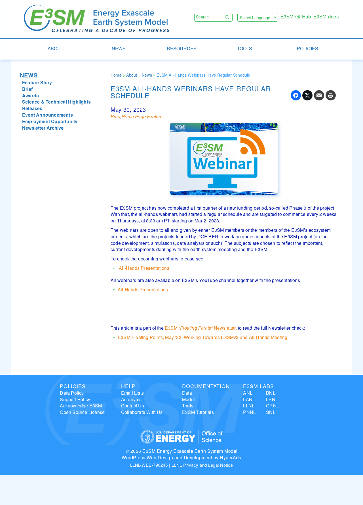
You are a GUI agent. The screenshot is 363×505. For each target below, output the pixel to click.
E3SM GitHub (295, 16)
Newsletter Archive (43, 128)
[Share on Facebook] (296, 95)
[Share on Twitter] (307, 95)
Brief (27, 89)
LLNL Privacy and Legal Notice (202, 465)
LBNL (272, 399)
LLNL (248, 405)
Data (187, 393)
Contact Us (132, 405)
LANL (249, 399)
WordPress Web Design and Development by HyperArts (181, 457)
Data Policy (72, 393)
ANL (247, 393)
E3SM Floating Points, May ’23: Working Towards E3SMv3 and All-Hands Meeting (202, 337)
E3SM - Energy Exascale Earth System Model (96, 18)
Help (128, 386)
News (29, 75)
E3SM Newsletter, (201, 328)
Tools (187, 405)
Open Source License (82, 412)
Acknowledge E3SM (81, 405)
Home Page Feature (141, 116)
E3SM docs (326, 16)
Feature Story (37, 82)
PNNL (249, 412)
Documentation (206, 386)
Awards (30, 95)
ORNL (272, 405)
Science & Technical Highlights (56, 101)
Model (188, 399)
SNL (270, 412)
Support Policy (75, 399)
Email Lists (132, 393)
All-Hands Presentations (143, 268)
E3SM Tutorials (198, 412)
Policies (73, 386)
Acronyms (131, 399)
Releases (32, 108)
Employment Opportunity (49, 121)
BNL (270, 393)
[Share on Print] (331, 95)
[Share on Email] (319, 95)
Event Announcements (47, 114)
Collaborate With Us (142, 412)
